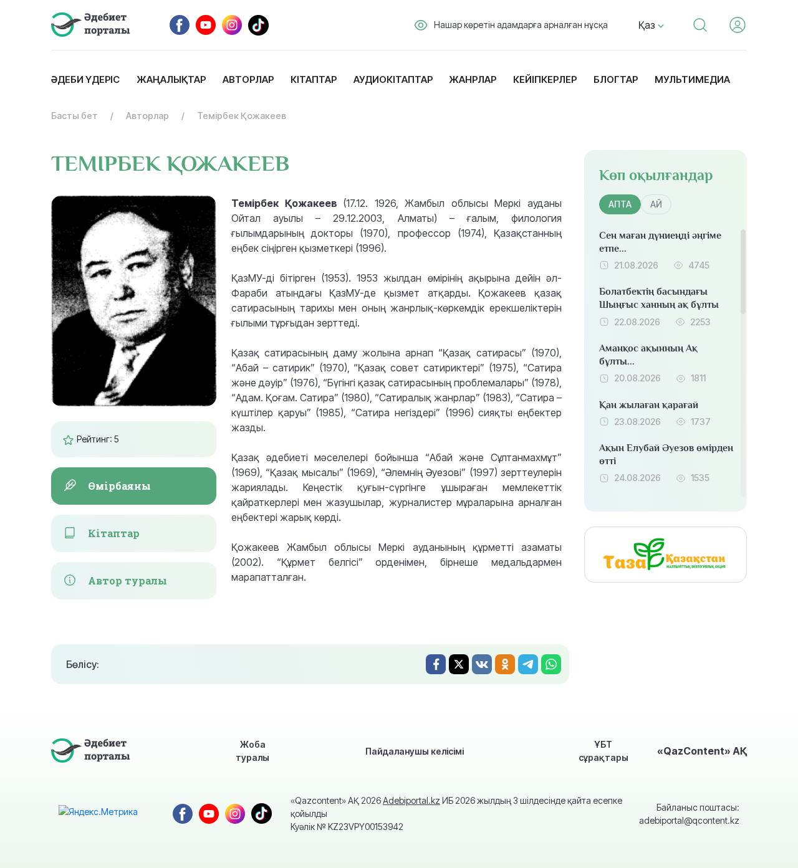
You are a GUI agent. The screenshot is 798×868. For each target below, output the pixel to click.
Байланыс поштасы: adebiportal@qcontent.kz (689, 814)
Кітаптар (314, 79)
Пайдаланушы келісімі (414, 751)
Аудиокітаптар (393, 79)
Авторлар (248, 79)
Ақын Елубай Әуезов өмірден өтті (666, 454)
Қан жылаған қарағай (648, 405)
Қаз (648, 25)
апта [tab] (620, 204)
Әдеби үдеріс (85, 79)
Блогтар (616, 79)
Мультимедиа (692, 79)
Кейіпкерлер (545, 79)
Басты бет (74, 115)
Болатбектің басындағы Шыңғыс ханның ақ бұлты (659, 298)
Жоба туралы (252, 751)
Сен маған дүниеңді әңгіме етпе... (660, 242)
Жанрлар (472, 79)
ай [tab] (656, 204)
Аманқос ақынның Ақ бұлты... (648, 355)
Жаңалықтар (171, 79)
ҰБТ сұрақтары (603, 751)
